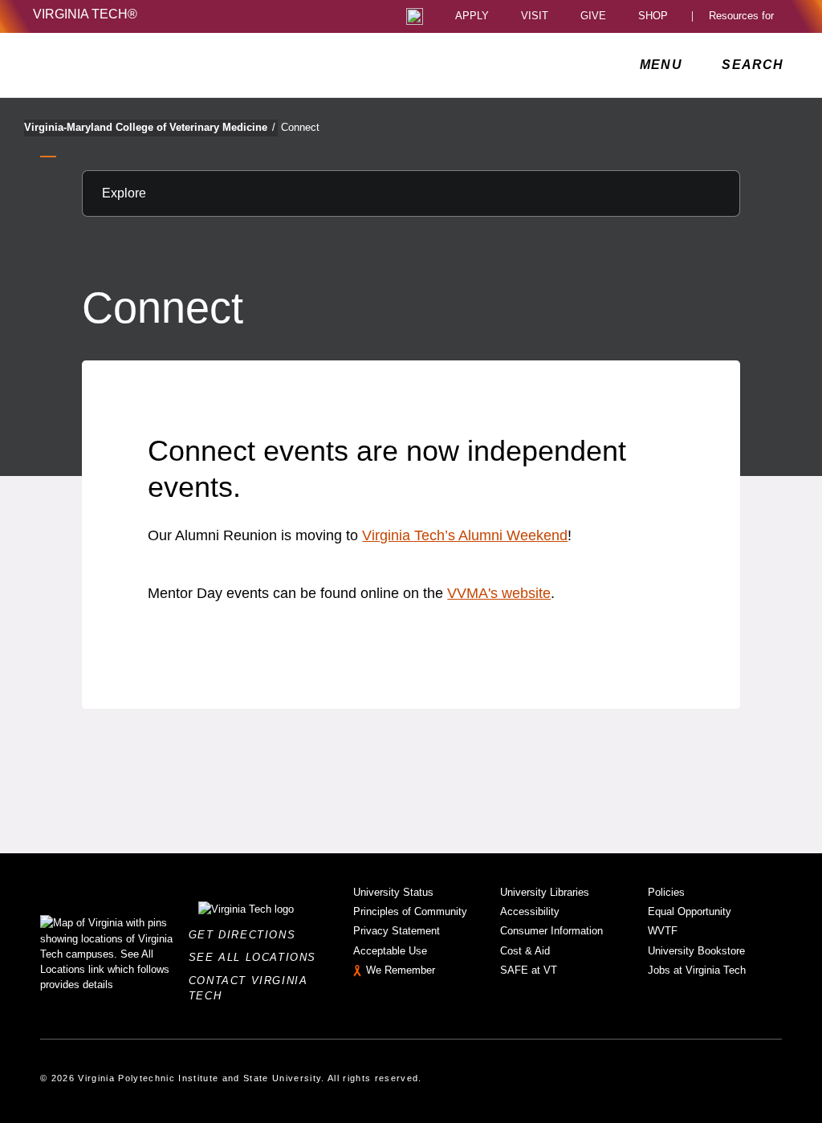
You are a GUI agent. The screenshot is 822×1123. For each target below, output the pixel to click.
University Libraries (544, 892)
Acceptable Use (390, 951)
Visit (534, 16)
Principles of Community (410, 911)
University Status (393, 892)
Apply (472, 16)
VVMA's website (499, 593)
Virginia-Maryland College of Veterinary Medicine (149, 127)
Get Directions (247, 935)
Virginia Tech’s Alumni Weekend (465, 535)
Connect (300, 127)
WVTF (663, 931)
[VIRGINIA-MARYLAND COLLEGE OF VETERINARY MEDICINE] (174, 65)
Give (593, 16)
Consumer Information (551, 931)
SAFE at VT (528, 970)
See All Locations (257, 957)
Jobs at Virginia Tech (697, 970)
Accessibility (530, 911)
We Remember (400, 970)
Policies (666, 892)
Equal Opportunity (689, 911)
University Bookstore (696, 951)
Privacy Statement (396, 931)
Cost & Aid (525, 951)
